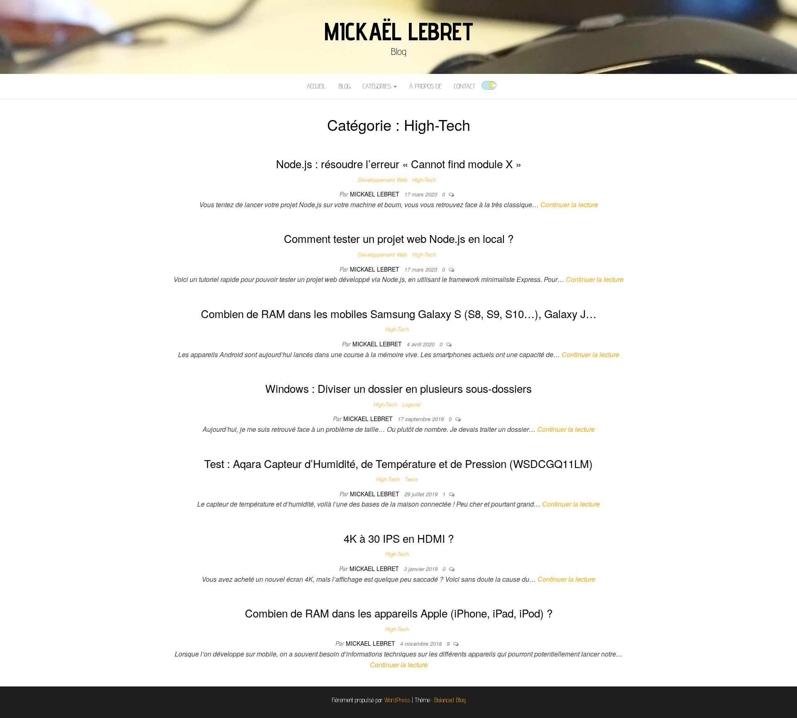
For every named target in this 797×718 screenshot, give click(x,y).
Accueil (316, 86)
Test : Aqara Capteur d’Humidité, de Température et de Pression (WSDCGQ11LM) (398, 463)
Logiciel (411, 404)
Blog (344, 86)
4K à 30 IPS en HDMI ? (399, 538)
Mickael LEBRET (375, 194)
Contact (464, 86)
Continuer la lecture (569, 204)
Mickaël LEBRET (398, 31)
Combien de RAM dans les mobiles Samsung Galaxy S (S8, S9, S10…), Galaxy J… (399, 313)
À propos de (425, 86)
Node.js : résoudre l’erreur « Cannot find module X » (398, 163)
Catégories (378, 86)
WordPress (397, 700)
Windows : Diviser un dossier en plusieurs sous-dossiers (398, 388)
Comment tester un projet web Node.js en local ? (398, 238)
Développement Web (382, 180)
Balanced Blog (450, 700)
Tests (411, 479)
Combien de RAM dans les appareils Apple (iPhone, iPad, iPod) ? (399, 612)
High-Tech (424, 180)
